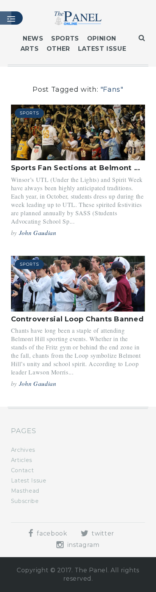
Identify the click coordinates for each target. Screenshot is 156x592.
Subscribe (25, 501)
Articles (21, 460)
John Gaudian (37, 232)
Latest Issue (102, 48)
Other (58, 48)
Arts (29, 48)
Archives (23, 449)
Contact (22, 470)
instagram (82, 544)
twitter (102, 533)
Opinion (101, 38)
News (33, 38)
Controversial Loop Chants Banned (77, 319)
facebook (51, 533)
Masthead (25, 490)
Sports (65, 38)
